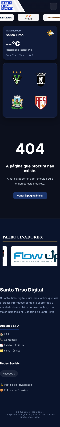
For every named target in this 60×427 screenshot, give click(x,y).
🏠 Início (5, 334)
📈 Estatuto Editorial (12, 345)
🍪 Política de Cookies (14, 390)
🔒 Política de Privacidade (16, 384)
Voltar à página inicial (30, 195)
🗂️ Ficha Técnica (10, 350)
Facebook (9, 373)
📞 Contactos (8, 339)
